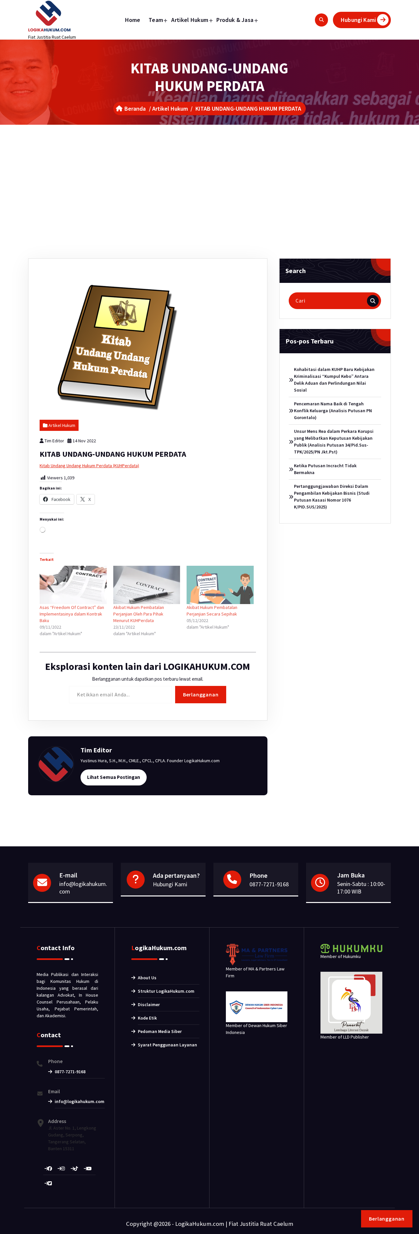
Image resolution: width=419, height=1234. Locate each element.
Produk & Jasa (234, 20)
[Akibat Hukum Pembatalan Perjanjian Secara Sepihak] (220, 585)
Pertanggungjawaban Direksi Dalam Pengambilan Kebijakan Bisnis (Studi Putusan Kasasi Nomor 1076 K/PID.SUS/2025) (332, 496)
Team (156, 20)
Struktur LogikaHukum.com (166, 991)
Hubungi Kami (358, 20)
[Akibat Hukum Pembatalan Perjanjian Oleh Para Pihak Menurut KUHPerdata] (146, 585)
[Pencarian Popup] (321, 20)
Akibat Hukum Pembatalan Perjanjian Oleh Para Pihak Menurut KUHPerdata (138, 613)
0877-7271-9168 (269, 884)
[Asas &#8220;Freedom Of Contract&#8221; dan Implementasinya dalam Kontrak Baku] (73, 585)
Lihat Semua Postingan (113, 777)
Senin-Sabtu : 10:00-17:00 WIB (361, 887)
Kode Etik (147, 1018)
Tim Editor (54, 441)
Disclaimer (149, 1004)
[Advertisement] (209, 174)
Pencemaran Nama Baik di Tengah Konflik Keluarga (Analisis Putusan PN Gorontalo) (333, 410)
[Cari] (373, 301)
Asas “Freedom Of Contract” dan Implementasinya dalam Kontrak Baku (72, 613)
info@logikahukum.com (83, 887)
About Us (147, 978)
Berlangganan (201, 694)
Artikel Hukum (189, 20)
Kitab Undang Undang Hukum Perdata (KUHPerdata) (89, 466)
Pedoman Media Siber (160, 1031)
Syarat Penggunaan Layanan (167, 1045)
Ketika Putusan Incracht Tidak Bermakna (325, 469)
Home (132, 20)
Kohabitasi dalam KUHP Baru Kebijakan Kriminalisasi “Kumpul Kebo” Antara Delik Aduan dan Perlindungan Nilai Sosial (334, 379)
